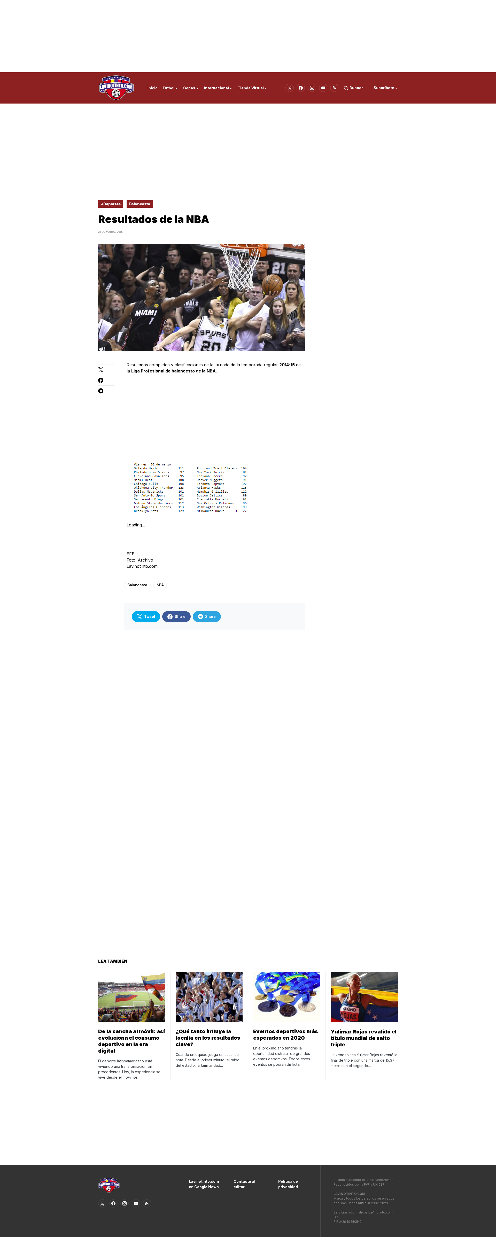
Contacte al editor (244, 1184)
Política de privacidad (288, 1184)
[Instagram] (312, 88)
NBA (160, 585)
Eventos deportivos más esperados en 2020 (285, 1034)
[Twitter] (289, 88)
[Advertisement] (248, 36)
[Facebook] (301, 88)
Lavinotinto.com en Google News (203, 1184)
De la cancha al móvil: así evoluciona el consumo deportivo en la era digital (131, 1041)
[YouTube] (323, 88)
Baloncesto (140, 204)
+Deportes (111, 204)
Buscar (356, 87)
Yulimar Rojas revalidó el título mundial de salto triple (364, 1038)
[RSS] (334, 88)
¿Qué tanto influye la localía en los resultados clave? (208, 1037)
